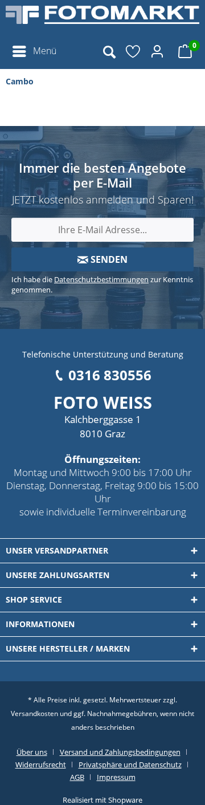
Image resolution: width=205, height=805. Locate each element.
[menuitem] (34, 51)
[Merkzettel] (133, 51)
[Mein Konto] (158, 51)
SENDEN (108, 259)
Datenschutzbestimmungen (101, 279)
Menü (44, 50)
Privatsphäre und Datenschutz (130, 764)
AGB (77, 777)
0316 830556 (109, 374)
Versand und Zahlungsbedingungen (120, 752)
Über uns (32, 752)
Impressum (116, 777)
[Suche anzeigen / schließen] (108, 51)
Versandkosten (34, 713)
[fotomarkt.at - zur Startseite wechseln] (102, 20)
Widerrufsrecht (40, 764)
